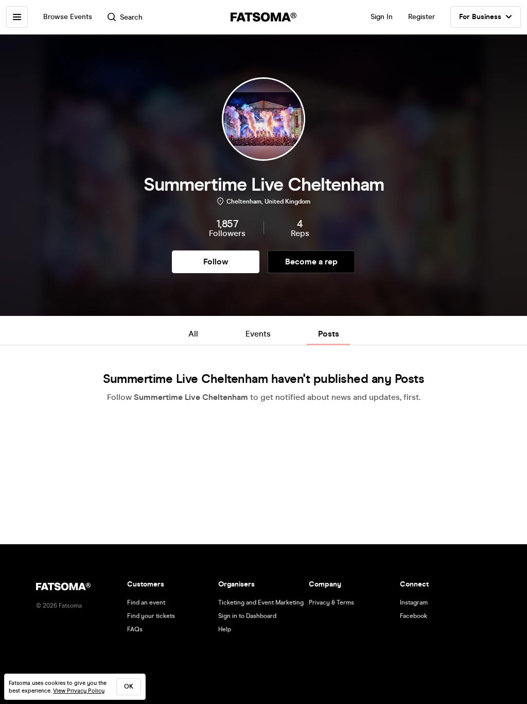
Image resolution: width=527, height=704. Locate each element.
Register (421, 16)
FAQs (135, 629)
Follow (215, 261)
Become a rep (311, 261)
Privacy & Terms (331, 602)
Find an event (146, 602)
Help (224, 629)
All (193, 334)
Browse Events (67, 16)
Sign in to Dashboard (247, 615)
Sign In (382, 16)
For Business (480, 16)
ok (128, 686)
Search (131, 17)
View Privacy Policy (78, 691)
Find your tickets (151, 615)
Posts (328, 334)
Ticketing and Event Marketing (261, 602)
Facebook (413, 615)
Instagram (414, 602)
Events (258, 334)
